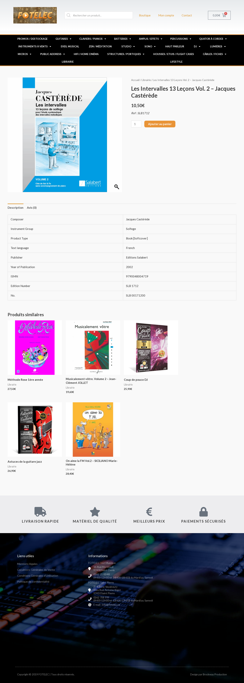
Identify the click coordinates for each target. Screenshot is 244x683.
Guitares (61, 38)
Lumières (216, 46)
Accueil (135, 80)
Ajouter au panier (160, 124)
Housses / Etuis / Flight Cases (173, 54)
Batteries (121, 38)
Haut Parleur (174, 46)
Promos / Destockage (32, 38)
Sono (148, 46)
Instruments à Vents (33, 46)
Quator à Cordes (211, 38)
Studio (126, 46)
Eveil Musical (70, 46)
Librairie (68, 61)
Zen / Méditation (100, 46)
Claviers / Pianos (91, 38)
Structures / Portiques (124, 54)
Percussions (179, 38)
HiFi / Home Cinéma (86, 54)
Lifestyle (176, 61)
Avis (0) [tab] (32, 207)
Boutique (145, 15)
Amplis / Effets (149, 38)
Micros (23, 54)
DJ (195, 46)
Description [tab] (15, 207)
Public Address (50, 54)
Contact (187, 15)
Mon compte (166, 15)
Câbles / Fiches (213, 54)
